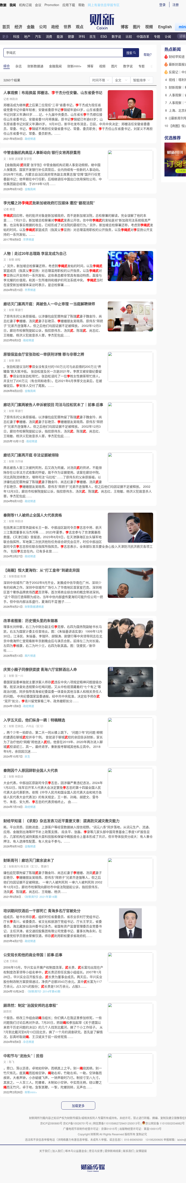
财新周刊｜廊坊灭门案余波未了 (28, 860)
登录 (162, 4)
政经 (55, 26)
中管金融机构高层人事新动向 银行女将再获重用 (42, 152)
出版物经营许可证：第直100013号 (140, 1129)
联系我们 (128, 1151)
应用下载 (68, 4)
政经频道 (30, 139)
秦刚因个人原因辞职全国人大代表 (30, 770)
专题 (157, 36)
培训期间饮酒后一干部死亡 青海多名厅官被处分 (42, 910)
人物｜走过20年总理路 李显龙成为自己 (34, 253)
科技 (16, 36)
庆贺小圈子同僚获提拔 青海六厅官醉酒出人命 (40, 669)
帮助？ (148, 54)
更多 (5, 36)
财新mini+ (31, 1092)
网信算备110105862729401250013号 (117, 1123)
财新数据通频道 (34, 606)
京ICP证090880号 (51, 1123)
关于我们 (44, 1151)
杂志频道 (28, 1042)
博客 (124, 26)
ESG (103, 36)
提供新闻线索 (113, 1151)
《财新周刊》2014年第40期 (43, 991)
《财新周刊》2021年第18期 (40, 897)
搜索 (129, 53)
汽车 (38, 36)
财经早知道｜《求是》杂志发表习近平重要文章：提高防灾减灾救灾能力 (61, 820)
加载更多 (78, 1106)
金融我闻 (30, 189)
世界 (67, 26)
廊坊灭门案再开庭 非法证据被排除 (31, 455)
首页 (6, 26)
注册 (175, 4)
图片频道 (30, 655)
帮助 (81, 4)
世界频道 (28, 239)
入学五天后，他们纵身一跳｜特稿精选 (34, 720)
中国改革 (143, 36)
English (165, 26)
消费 (49, 36)
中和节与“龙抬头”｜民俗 (23, 1055)
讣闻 (168, 36)
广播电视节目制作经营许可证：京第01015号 (90, 1129)
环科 (82, 36)
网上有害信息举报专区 (104, 4)
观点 (79, 26)
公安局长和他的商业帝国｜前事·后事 (32, 954)
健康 (71, 36)
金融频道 (30, 846)
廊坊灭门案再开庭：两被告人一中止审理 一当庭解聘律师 (49, 303)
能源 (60, 36)
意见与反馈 (96, 1151)
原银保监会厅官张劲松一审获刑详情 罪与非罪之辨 (43, 354)
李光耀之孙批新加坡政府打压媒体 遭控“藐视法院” (49, 202)
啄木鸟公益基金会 (76, 1151)
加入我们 (57, 1151)
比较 (129, 36)
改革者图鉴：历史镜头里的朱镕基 (30, 620)
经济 (18, 26)
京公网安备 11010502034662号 (165, 1123)
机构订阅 (25, 4)
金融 (30, 26)
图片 (137, 26)
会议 (38, 4)
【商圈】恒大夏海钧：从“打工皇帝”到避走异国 (41, 570)
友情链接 (141, 1151)
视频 (149, 26)
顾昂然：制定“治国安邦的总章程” (30, 1005)
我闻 (13, 4)
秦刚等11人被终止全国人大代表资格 (32, 515)
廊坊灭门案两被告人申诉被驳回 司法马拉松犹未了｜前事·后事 (53, 404)
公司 (43, 26)
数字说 (116, 36)
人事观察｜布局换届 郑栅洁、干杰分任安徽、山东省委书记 (52, 92)
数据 (3, 4)
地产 (27, 36)
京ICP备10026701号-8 (77, 1123)
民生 (93, 36)
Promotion (51, 4)
